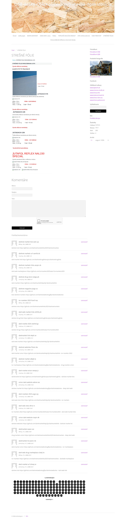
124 (46, 495)
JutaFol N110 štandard (21, 69)
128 (58, 495)
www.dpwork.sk (95, 88)
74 (18, 490)
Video (54, 36)
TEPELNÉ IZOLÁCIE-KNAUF (67, 36)
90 (66, 490)
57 (39, 487)
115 (69, 493)
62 (54, 487)
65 (63, 487)
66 (66, 487)
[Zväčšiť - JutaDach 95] (16, 99)
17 (63, 482)
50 (18, 487)
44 (72, 484)
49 (15, 487)
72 (84, 487)
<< (91, 140)
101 (27, 493)
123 (43, 495)
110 (54, 493)
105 (39, 493)
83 (45, 490)
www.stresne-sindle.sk (97, 90)
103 (33, 493)
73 (15, 490)
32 (36, 484)
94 (78, 490)
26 (18, 484)
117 (75, 493)
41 (63, 484)
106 (42, 493)
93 (75, 490)
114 (66, 493)
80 (36, 490)
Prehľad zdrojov (95, 118)
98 (18, 493)
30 (30, 484)
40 (60, 484)
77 (27, 490)
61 (51, 487)
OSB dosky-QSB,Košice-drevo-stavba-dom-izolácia (63, 4)
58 (42, 487)
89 (63, 490)
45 (75, 484)
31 (33, 484)
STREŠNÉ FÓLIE (108, 36)
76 (24, 490)
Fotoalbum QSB (95, 54)
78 (30, 490)
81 (39, 490)
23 (81, 482)
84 (48, 490)
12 (48, 482)
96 (84, 490)
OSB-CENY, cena (45, 36)
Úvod (14, 36)
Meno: (14, 186)
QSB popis (21, 36)
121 (37, 495)
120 (84, 493)
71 (81, 487)
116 (72, 493)
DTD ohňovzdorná (84, 36)
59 (45, 487)
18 (66, 482)
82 (42, 490)
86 (54, 490)
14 (54, 482)
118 (78, 493)
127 (55, 495)
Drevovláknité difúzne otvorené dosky (63, 40)
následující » (49, 499)
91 (69, 490)
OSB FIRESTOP (96, 36)
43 (69, 484)
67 (69, 487)
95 (81, 490)
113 (63, 493)
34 (42, 484)
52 (24, 487)
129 (61, 495)
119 (81, 493)
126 (52, 495)
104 (36, 493)
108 (48, 493)
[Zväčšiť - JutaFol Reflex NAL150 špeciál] (20, 162)
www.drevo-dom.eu (96, 98)
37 (51, 484)
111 (57, 493)
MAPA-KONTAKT (32, 36)
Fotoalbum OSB (95, 52)
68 (72, 487)
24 (84, 482)
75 (21, 490)
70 (78, 487)
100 (24, 493)
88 (60, 490)
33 (39, 484)
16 (60, 482)
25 (15, 484)
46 (78, 484)
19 (69, 482)
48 (84, 484)
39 (57, 484)
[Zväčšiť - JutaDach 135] (16, 117)
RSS (27, 516)
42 (66, 484)
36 (48, 484)
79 (33, 490)
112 (60, 493)
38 (54, 484)
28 (24, 484)
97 (15, 493)
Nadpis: (14, 192)
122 (40, 495)
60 (48, 487)
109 (51, 493)
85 (51, 490)
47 (81, 484)
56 (36, 487)
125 (49, 495)
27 (21, 484)
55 (33, 487)
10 (42, 482)
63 (57, 487)
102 (30, 493)
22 (78, 482)
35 (45, 484)
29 (27, 484)
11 (45, 482)
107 (45, 493)
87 (57, 490)
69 (75, 487)
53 (27, 487)
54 (30, 487)
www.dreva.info (95, 93)
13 (51, 482)
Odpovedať (84, 242)
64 (60, 487)
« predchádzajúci (49, 477)
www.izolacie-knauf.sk (97, 95)
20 (72, 482)
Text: (13, 199)
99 (21, 493)
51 (21, 487)
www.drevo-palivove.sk (97, 100)
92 (72, 490)
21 (75, 482)
